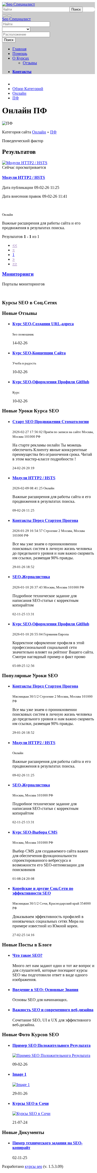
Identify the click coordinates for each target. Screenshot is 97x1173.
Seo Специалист (16, 19)
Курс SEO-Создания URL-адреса (43, 324)
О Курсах (20, 58)
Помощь (19, 53)
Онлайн (39, 132)
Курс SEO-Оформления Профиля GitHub (50, 382)
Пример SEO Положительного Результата (51, 1045)
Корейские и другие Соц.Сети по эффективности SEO (42, 890)
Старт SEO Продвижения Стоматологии (50, 421)
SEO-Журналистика (31, 576)
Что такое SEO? (27, 955)
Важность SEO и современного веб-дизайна (52, 1010)
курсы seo (33, 1166)
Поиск (76, 9)
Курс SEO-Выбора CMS (34, 832)
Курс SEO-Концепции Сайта (39, 353)
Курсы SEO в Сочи (30, 1103)
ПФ (53, 132)
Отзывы (30, 63)
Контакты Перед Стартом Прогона (45, 520)
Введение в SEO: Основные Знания (45, 989)
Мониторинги (18, 274)
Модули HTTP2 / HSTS (23, 177)
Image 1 (19, 1074)
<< (14, 245)
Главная (19, 49)
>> (14, 264)
